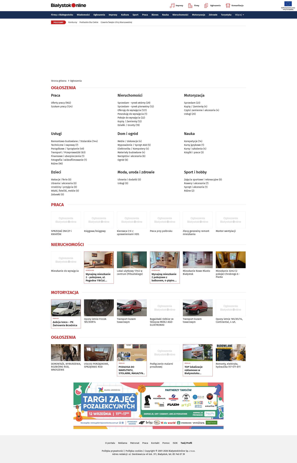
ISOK (175, 443)
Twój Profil (186, 443)
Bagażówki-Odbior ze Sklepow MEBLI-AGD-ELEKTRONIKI (162, 322)
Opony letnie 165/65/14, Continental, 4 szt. (229, 320)
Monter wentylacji (226, 231)
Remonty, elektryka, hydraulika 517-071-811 (228, 365)
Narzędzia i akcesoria (130, 156)
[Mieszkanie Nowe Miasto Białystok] (198, 259)
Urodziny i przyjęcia (62, 187)
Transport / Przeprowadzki (66, 152)
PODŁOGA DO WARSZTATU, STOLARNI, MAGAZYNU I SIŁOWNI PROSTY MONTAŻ (132, 370)
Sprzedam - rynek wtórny (132, 102)
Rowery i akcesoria (194, 183)
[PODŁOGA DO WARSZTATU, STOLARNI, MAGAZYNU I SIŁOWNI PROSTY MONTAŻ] (132, 352)
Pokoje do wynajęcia (129, 117)
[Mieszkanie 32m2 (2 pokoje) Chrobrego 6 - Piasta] (231, 259)
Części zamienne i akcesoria (199, 110)
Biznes (155, 14)
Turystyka (226, 14)
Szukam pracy (59, 106)
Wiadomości (83, 14)
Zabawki (55, 194)
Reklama (122, 443)
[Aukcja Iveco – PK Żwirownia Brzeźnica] (66, 308)
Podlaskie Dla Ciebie (89, 22)
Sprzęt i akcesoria (194, 187)
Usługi (187, 113)
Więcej (238, 14)
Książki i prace (192, 152)
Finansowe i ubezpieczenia (66, 156)
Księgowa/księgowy (95, 231)
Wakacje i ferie (59, 179)
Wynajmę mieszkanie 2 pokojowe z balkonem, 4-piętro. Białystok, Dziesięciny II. (164, 277)
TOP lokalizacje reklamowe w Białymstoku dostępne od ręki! (195, 370)
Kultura (125, 14)
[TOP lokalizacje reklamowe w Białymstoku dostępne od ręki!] (198, 352)
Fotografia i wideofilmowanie (67, 159)
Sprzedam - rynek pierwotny (133, 106)
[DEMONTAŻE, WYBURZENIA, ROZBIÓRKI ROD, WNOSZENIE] (66, 352)
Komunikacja (237, 5)
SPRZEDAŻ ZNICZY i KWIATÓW (61, 232)
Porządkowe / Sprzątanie (65, 148)
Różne (54, 163)
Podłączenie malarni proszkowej (161, 365)
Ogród (121, 159)
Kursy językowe (192, 144)
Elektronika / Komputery (131, 148)
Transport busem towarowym (126, 320)
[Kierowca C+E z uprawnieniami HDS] (132, 220)
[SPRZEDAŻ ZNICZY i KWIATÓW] (66, 220)
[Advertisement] (148, 52)
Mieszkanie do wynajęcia (65, 270)
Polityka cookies (134, 451)
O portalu (110, 443)
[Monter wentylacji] (231, 220)
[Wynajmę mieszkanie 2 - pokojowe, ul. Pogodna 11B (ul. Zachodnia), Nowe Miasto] (99, 260)
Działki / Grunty (126, 125)
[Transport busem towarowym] (132, 307)
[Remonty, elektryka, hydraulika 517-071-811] (231, 352)
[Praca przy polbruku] (165, 220)
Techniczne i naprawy (63, 144)
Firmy (196, 5)
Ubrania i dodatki (127, 179)
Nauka (165, 14)
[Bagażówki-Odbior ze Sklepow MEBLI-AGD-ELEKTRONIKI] (165, 307)
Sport (135, 14)
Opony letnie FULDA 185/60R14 (95, 320)
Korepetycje (191, 141)
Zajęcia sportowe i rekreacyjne (201, 179)
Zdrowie (213, 14)
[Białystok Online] (68, 5)
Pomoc (166, 443)
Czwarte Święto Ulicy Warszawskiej (116, 22)
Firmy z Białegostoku (62, 14)
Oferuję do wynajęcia (129, 110)
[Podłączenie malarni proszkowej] (165, 352)
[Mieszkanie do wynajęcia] (66, 259)
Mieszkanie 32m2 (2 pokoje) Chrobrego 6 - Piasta (228, 273)
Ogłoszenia (215, 5)
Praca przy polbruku (161, 231)
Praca (145, 14)
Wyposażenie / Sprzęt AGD (132, 144)
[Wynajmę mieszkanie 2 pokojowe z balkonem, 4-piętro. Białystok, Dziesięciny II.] (165, 260)
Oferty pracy (58, 102)
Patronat (134, 443)
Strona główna (58, 80)
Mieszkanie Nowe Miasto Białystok (196, 272)
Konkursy (72, 22)
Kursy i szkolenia (193, 148)
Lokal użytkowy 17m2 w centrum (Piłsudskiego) (130, 272)
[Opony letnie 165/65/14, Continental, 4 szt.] (231, 307)
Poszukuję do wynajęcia (131, 113)
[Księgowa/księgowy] (99, 220)
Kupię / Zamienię (127, 121)
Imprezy (179, 5)
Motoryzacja (198, 14)
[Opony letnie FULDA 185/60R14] (99, 307)
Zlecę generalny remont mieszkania (196, 232)
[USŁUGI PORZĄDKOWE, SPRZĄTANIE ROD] (99, 352)
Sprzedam (190, 102)
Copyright (150, 451)
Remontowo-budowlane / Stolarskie (71, 141)
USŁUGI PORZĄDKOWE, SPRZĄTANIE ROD (96, 365)
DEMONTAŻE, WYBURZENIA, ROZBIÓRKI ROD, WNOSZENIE (66, 366)
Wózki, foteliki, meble (63, 190)
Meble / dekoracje (128, 141)
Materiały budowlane (129, 152)
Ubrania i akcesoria (62, 183)
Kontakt (155, 443)
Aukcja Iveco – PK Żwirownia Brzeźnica (65, 324)
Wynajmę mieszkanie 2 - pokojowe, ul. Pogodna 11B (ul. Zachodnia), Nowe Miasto (98, 277)
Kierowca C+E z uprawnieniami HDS (128, 232)
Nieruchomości (180, 14)
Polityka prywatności (112, 451)
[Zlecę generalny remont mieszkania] (198, 220)
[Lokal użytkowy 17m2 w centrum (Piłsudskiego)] (132, 259)
